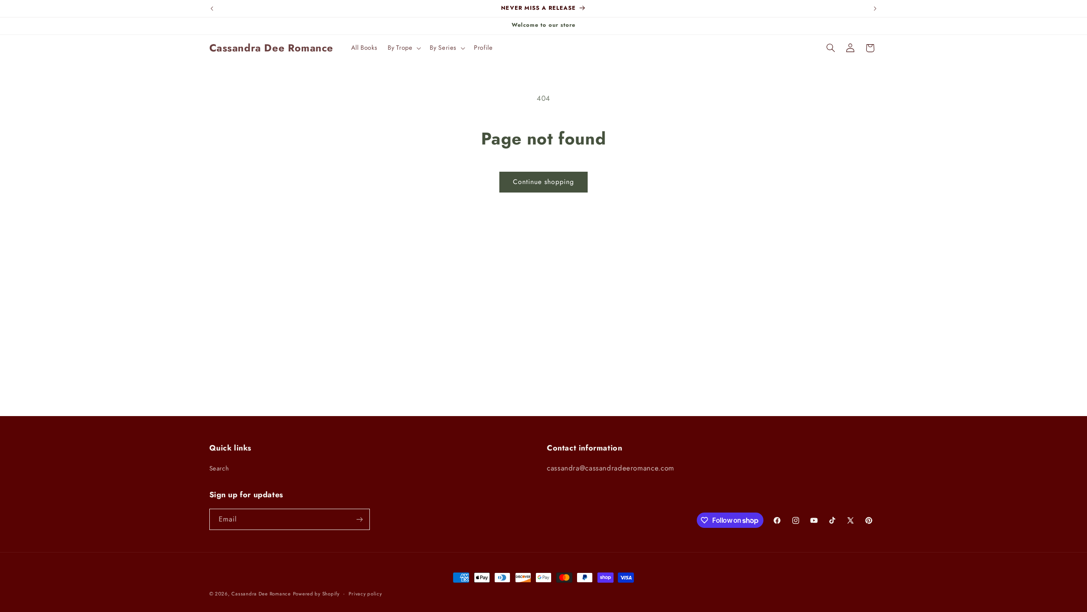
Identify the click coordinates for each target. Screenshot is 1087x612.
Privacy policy (365, 593)
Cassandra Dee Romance (260, 593)
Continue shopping (543, 182)
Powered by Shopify (316, 593)
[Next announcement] (875, 8)
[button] (404, 48)
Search (219, 468)
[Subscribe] (359, 519)
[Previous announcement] (212, 8)
